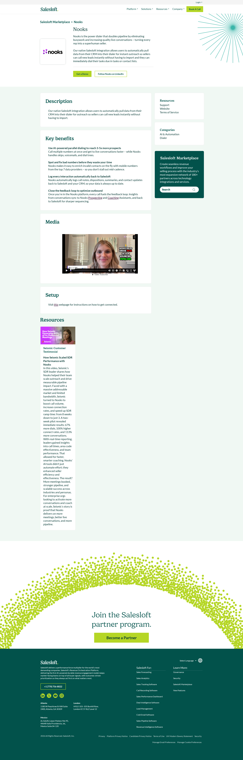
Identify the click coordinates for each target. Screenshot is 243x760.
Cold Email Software (145, 714)
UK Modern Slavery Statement (179, 736)
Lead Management (144, 708)
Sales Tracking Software (146, 684)
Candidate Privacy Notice (140, 736)
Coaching (113, 197)
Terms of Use (158, 736)
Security (176, 678)
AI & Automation (169, 134)
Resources (161, 8)
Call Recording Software (146, 690)
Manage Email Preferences (163, 742)
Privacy (102, 736)
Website (165, 108)
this (56, 304)
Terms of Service (169, 112)
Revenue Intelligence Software (149, 727)
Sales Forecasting (143, 672)
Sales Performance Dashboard (149, 696)
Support (164, 104)
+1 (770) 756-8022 (53, 686)
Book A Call (195, 9)
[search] (179, 190)
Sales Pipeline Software (146, 721)
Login (198, 2)
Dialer (163, 137)
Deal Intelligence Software (147, 702)
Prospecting (95, 197)
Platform (131, 8)
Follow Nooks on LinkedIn (111, 74)
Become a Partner (121, 637)
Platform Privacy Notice (117, 736)
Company (177, 8)
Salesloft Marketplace (182, 684)
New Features (179, 690)
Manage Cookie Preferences (189, 742)
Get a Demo (82, 74)
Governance (178, 672)
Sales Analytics (142, 678)
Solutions (146, 8)
